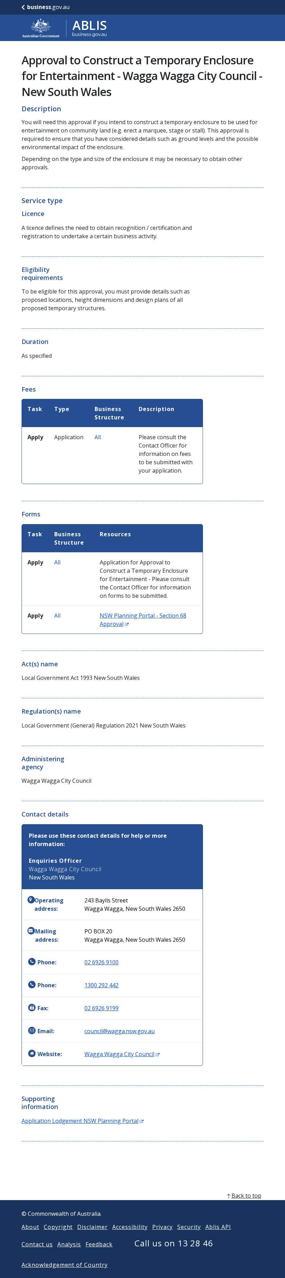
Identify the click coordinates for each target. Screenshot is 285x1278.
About (30, 1227)
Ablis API (218, 1227)
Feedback (99, 1244)
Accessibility (129, 1227)
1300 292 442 (101, 985)
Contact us (37, 1244)
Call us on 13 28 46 (174, 1243)
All (98, 437)
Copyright (58, 1227)
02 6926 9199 (101, 1008)
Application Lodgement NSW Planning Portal (83, 1121)
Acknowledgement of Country (65, 1265)
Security (189, 1227)
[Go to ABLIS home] (64, 28)
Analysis (69, 1244)
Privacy (162, 1227)
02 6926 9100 (101, 962)
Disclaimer (92, 1227)
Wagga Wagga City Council (122, 1054)
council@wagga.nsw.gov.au (119, 1031)
